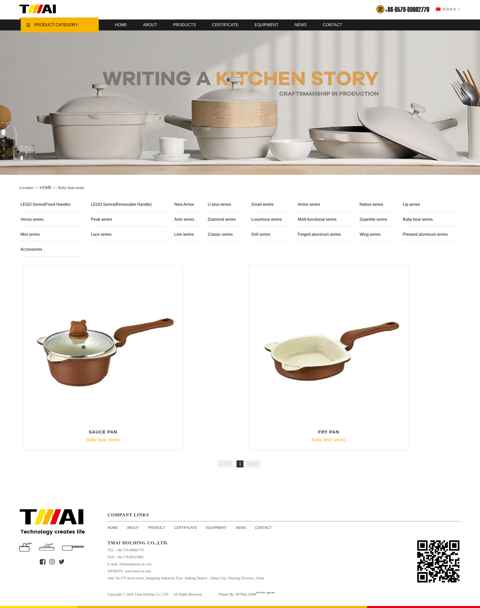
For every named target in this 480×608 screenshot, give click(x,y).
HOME (121, 25)
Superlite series (373, 219)
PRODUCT (156, 528)
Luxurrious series (266, 219)
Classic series (220, 234)
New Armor (184, 204)
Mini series (30, 234)
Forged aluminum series (319, 234)
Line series (184, 234)
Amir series (184, 219)
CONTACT (332, 25)
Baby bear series (418, 219)
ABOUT (150, 25)
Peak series (101, 219)
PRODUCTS (184, 25)
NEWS (300, 25)
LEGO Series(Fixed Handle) (45, 204)
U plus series (219, 204)
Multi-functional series (317, 219)
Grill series (260, 234)
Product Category (56, 25)
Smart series (262, 204)
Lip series (411, 204)
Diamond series (222, 219)
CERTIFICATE (225, 25)
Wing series (370, 234)
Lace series (101, 234)
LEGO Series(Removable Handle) (121, 204)
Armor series (309, 204)
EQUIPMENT (266, 25)
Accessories (31, 249)
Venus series (32, 219)
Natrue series (371, 204)
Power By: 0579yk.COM (237, 594)
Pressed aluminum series (425, 234)
